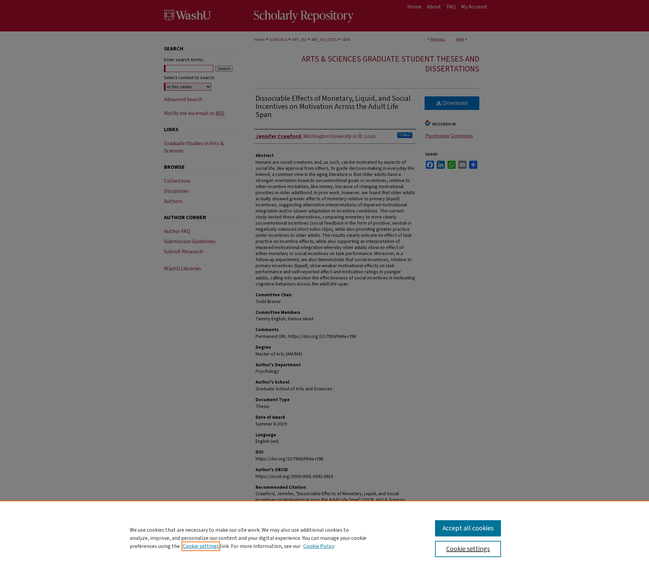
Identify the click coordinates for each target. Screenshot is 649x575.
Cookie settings (201, 546)
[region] (324, 538)
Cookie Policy (318, 546)
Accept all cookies (468, 528)
